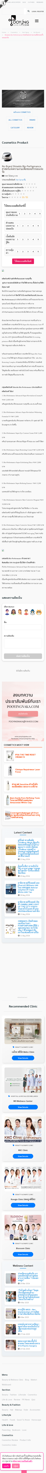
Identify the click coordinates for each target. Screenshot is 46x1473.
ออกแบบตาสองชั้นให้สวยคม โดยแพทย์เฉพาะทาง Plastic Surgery (29, 1343)
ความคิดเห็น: (9, 636)
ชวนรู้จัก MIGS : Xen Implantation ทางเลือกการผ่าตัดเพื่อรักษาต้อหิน (29, 1311)
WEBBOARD (40, 2)
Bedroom (16, 1430)
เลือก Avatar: (9, 606)
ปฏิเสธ (15, 1466)
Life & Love (7, 1399)
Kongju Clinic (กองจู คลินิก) (23, 1199)
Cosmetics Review (10, 1440)
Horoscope (36, 1419)
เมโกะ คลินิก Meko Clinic (23, 1052)
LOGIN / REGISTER (38, 11)
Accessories (35, 1409)
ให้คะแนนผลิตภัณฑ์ (23, 261)
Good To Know (23, 1419)
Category (15, 127)
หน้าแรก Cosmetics (21, 112)
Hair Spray (20, 179)
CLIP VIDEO (31, 2)
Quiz (33, 1399)
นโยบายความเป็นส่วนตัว (22, 1461)
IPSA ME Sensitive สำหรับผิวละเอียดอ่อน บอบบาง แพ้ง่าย (25, 785)
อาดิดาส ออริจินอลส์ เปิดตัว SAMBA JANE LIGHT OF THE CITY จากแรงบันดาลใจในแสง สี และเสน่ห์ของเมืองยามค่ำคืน (29, 906)
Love (24, 1430)
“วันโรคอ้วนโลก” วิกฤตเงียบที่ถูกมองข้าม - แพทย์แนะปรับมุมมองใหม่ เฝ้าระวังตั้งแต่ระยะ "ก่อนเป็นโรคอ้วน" (28, 1295)
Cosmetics (32, 1394)
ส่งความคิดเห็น (23, 656)
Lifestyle (22, 1394)
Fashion (13, 1394)
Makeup (18, 1409)
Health (5, 1419)
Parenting (6, 1430)
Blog (27, 1379)
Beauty (5, 1394)
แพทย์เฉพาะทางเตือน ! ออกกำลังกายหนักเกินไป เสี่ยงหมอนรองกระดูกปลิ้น (28, 1327)
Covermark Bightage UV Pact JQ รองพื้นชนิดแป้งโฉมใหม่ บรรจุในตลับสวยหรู (25, 815)
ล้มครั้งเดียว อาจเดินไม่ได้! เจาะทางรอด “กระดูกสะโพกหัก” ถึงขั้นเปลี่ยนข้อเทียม (29, 869)
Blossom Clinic (23, 1248)
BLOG (24, 2)
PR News (26, 1399)
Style (26, 1409)
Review (30, 127)
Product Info (25, 1440)
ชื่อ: (5, 622)
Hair (11, 1409)
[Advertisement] (23, 65)
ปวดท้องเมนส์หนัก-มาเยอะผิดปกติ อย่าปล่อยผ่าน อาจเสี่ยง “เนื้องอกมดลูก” (28, 1277)
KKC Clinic (23, 1150)
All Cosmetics (15, 120)
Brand (32, 120)
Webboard (6, 1384)
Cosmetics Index (9, 1444)
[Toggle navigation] (36, 21)
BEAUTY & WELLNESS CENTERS (11, 2)
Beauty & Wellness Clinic (12, 1379)
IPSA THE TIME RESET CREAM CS (25, 755)
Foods (12, 1419)
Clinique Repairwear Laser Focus (27, 770)
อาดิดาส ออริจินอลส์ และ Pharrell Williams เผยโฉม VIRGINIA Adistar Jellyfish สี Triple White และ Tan (28, 887)
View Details (23, 1058)
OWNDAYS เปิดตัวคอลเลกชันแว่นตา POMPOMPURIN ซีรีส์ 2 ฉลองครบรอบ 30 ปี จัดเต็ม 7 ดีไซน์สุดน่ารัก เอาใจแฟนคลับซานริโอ (28, 927)
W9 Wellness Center (23, 1101)
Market (34, 1379)
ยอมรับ (6, 1466)
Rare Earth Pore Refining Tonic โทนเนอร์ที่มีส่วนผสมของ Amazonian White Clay (25, 800)
